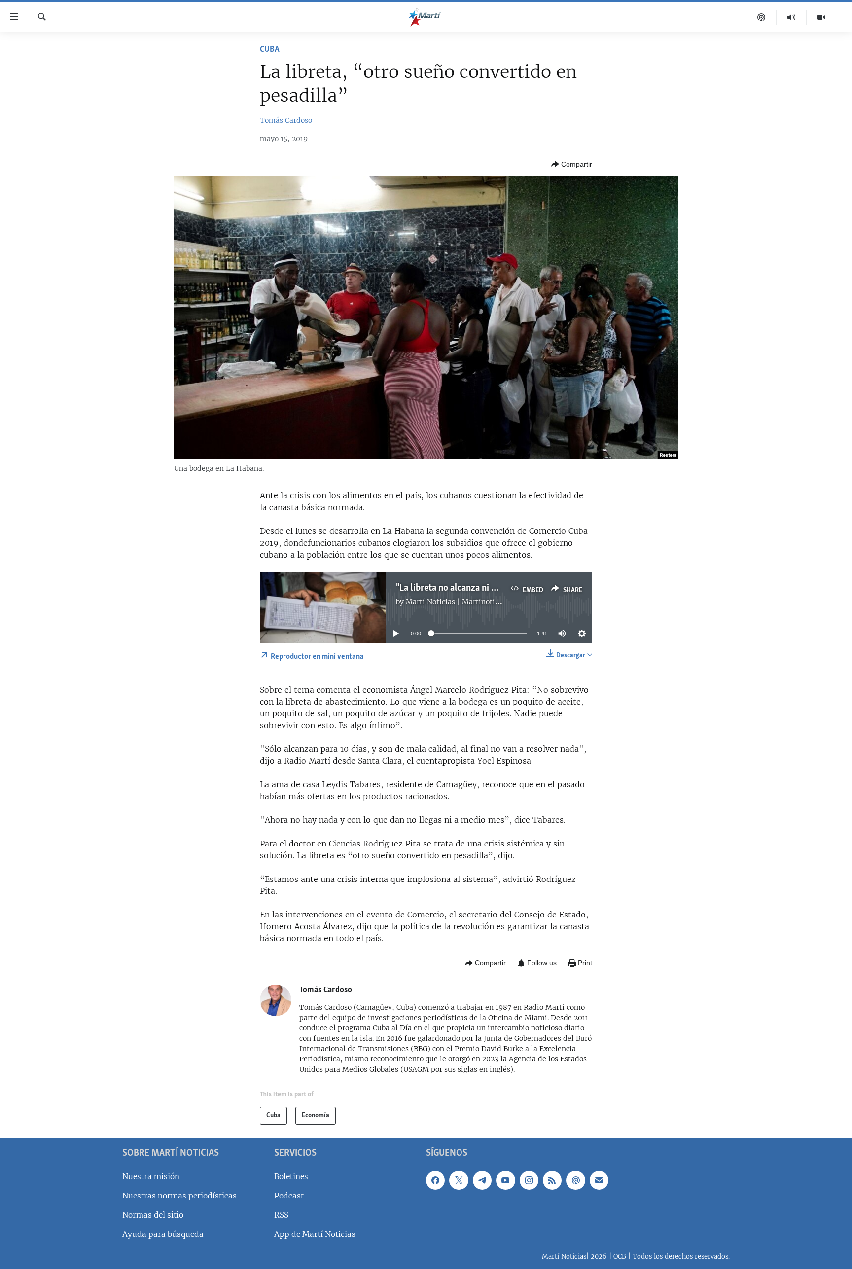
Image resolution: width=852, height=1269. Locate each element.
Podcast (289, 1195)
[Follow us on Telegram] (482, 1179)
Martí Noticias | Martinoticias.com (465, 602)
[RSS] (552, 1179)
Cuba (270, 49)
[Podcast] (761, 17)
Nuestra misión (150, 1176)
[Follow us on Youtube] (505, 1179)
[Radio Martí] (792, 17)
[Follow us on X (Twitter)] (458, 1179)
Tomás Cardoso (286, 120)
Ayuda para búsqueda (163, 1234)
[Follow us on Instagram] (529, 1179)
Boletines (291, 1176)
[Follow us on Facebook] (435, 1179)
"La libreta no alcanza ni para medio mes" (476, 588)
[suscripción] (599, 1179)
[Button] (571, 164)
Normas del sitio (152, 1215)
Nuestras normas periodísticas (179, 1195)
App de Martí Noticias (314, 1234)
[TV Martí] (821, 17)
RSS (281, 1215)
